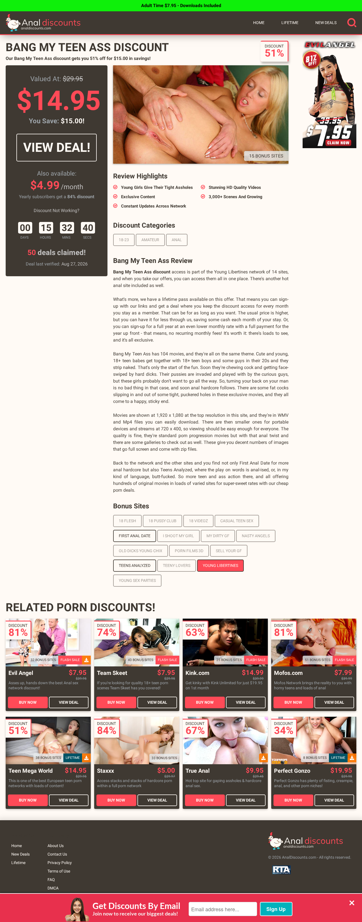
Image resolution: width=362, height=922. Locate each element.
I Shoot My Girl (178, 536)
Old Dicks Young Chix (140, 551)
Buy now (27, 702)
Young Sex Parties (137, 580)
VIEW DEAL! (56, 147)
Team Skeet (112, 673)
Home (258, 22)
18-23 (124, 239)
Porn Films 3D (189, 551)
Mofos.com (288, 673)
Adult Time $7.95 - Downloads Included (181, 5)
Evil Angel (20, 673)
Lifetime (289, 22)
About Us (56, 845)
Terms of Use (59, 871)
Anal (177, 239)
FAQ (51, 879)
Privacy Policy (60, 862)
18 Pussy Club (162, 521)
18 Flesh (127, 521)
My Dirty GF (217, 536)
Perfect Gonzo (292, 771)
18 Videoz (198, 521)
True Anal (198, 771)
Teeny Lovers (176, 565)
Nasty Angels (256, 536)
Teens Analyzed (134, 565)
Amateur (150, 239)
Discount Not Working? (56, 210)
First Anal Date (134, 536)
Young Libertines (220, 565)
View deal (69, 702)
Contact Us (57, 854)
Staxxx (105, 771)
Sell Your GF (229, 551)
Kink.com (197, 673)
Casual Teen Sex (236, 521)
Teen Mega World (30, 771)
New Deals (326, 22)
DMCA (53, 888)
